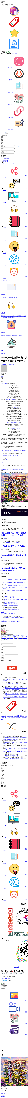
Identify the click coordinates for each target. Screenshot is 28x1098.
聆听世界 (5, 280)
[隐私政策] (14, 48)
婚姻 (23, 716)
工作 (12, 717)
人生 (8, 716)
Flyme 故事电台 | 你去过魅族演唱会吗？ (13, 590)
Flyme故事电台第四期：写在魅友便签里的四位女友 (13, 450)
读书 (25, 717)
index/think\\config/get (8, 163)
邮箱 (2, 649)
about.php (5, 161)
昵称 (2, 647)
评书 (2, 716)
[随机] (14, 16)
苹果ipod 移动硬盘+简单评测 (11, 605)
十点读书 (16, 716)
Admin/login (6, 158)
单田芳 (15, 717)
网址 (2, 652)
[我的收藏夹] (14, 38)
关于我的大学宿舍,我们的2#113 (12, 602)
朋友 (12, 716)
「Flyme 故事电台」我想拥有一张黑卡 (13, 585)
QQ (25, 716)
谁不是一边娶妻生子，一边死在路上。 (13, 683)
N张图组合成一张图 (9, 596)
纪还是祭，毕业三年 (9, 597)
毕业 (4, 717)
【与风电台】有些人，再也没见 (13, 546)
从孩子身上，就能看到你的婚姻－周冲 (13, 758)
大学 (23, 717)
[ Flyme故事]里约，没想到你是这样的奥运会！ (12, 469)
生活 (18, 717)
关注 (2, 376)
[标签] (14, 27)
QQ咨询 (3, 1093)
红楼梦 (4, 716)
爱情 (21, 716)
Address (3, 655)
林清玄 (9, 717)
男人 (6, 717)
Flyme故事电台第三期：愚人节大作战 (10, 455)
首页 (2, 280)
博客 (20, 717)
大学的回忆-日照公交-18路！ (11, 603)
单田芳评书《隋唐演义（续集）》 (12, 755)
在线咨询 (3, 1096)
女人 (10, 716)
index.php (5, 160)
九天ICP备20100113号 (6, 978)
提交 (2, 657)
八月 (2, 462)
